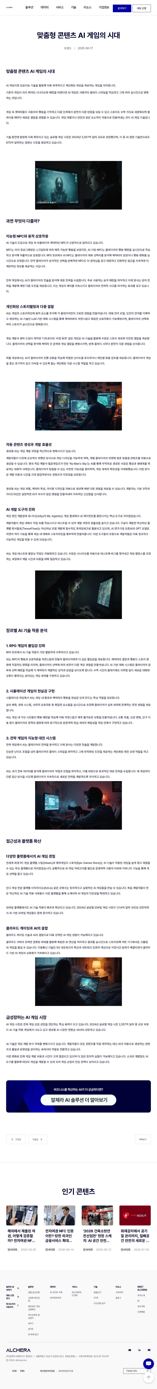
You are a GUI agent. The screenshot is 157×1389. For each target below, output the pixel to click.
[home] (9, 7)
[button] (29, 7)
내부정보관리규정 (65, 1371)
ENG (22, 1371)
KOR (14, 1371)
